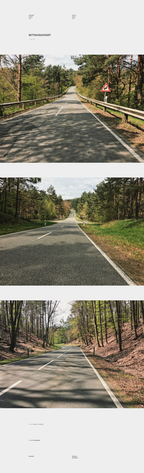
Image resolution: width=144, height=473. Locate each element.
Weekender (31, 456)
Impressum (74, 456)
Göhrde (35, 424)
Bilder (73, 16)
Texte (73, 18)
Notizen (74, 15)
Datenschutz (75, 457)
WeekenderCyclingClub (31, 17)
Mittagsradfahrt (40, 35)
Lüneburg (40, 424)
